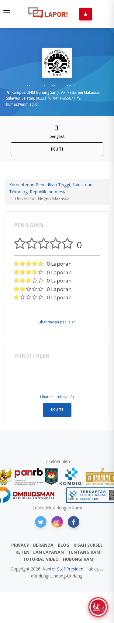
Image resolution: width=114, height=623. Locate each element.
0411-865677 (63, 98)
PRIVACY (20, 545)
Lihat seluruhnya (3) (57, 396)
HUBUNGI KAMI (79, 559)
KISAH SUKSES (88, 545)
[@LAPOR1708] (41, 522)
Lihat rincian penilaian (57, 321)
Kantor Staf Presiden (63, 569)
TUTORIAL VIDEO (41, 559)
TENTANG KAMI (85, 552)
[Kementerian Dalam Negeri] (51, 476)
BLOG (63, 545)
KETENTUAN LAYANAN (40, 552)
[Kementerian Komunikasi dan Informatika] (71, 476)
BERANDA (43, 545)
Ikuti (57, 149)
